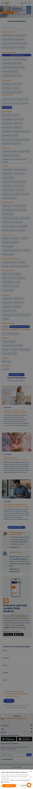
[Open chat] (29, 785)
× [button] (31, 771)
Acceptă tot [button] (9, 785)
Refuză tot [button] (24, 785)
